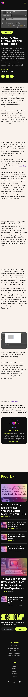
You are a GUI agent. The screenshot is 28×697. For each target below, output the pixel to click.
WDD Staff (14, 430)
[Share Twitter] (7, 76)
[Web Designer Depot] (2, 3)
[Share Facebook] (3, 76)
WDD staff (7, 433)
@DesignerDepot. (14, 441)
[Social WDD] (8, 682)
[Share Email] (12, 76)
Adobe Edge (22, 166)
